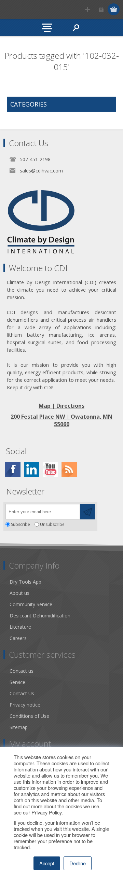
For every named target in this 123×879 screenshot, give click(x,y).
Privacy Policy (46, 812)
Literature (20, 627)
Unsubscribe (52, 524)
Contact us (21, 671)
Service (17, 682)
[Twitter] (31, 469)
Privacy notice (25, 704)
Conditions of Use (29, 716)
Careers (18, 638)
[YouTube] (50, 469)
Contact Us (22, 693)
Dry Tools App (25, 581)
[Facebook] (12, 469)
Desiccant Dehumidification (40, 615)
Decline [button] (77, 863)
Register (88, 9)
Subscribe (20, 524)
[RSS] (69, 469)
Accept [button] (46, 863)
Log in (101, 9)
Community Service (31, 604)
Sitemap (19, 727)
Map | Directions (61, 405)
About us (19, 593)
